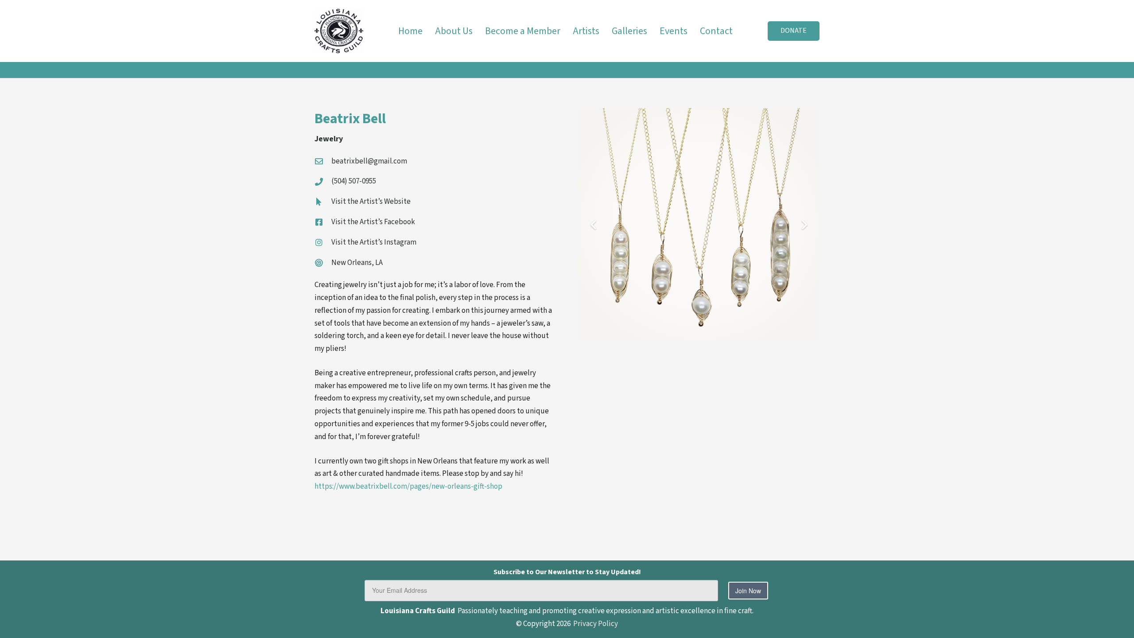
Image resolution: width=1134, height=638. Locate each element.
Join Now (748, 590)
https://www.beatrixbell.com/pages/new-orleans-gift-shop (408, 486)
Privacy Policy (595, 624)
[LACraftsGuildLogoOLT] (339, 31)
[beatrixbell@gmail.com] (323, 161)
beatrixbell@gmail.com (369, 161)
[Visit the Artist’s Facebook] (323, 222)
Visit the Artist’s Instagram (373, 242)
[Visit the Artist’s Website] (323, 202)
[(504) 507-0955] (323, 182)
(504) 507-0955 (353, 181)
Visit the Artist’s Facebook (373, 222)
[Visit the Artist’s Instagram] (323, 242)
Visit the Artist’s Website (371, 201)
